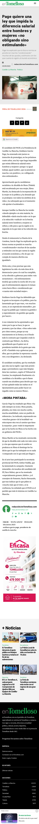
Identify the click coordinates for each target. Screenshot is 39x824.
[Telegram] (28, 513)
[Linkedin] (22, 513)
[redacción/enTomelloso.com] (6, 511)
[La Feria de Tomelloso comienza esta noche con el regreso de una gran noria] (28, 670)
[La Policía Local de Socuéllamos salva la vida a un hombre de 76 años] (28, 637)
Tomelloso (5, 645)
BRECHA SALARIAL (16, 522)
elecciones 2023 (9, 524)
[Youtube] (16, 516)
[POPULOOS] (19, 136)
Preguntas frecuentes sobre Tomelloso (17, 739)
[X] (17, 123)
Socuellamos (24, 645)
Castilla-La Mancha (9, 70)
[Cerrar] (37, 811)
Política (20, 70)
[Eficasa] (19, 601)
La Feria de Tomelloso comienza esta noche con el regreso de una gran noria (28, 684)
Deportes (5, 677)
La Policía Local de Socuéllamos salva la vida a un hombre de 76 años (28, 651)
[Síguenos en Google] (10, 143)
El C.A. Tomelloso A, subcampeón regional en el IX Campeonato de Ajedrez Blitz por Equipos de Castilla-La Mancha (9, 687)
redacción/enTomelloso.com (26, 64)
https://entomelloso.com (20, 510)
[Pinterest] (22, 123)
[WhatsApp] (27, 123)
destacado (28, 522)
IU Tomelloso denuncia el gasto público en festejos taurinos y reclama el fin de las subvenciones (10, 653)
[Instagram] (19, 513)
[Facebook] (12, 123)
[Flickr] (16, 513)
